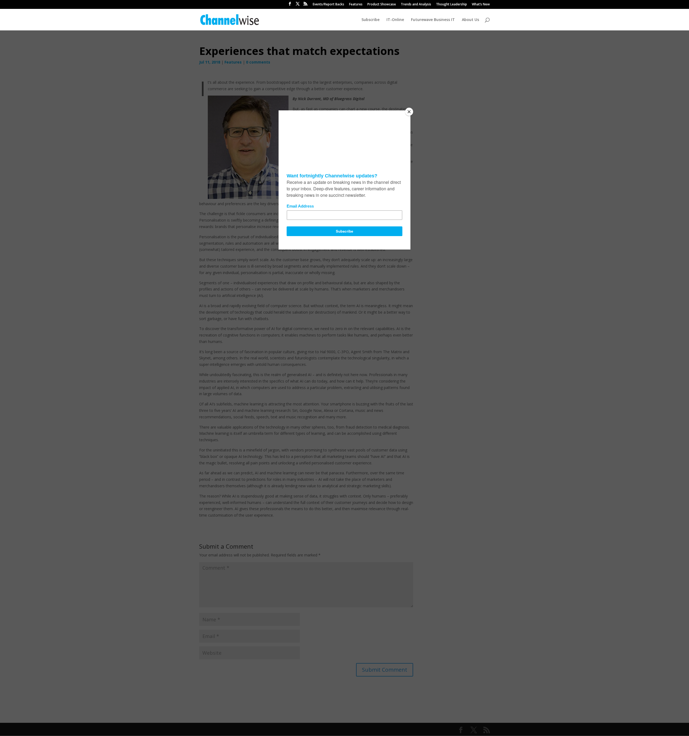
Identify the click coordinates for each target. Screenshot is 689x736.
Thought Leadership (451, 4)
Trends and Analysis (416, 4)
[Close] (409, 112)
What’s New (481, 4)
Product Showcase (381, 4)
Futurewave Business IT (433, 20)
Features (356, 4)
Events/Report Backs (328, 4)
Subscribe (370, 20)
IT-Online (395, 20)
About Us (470, 20)
